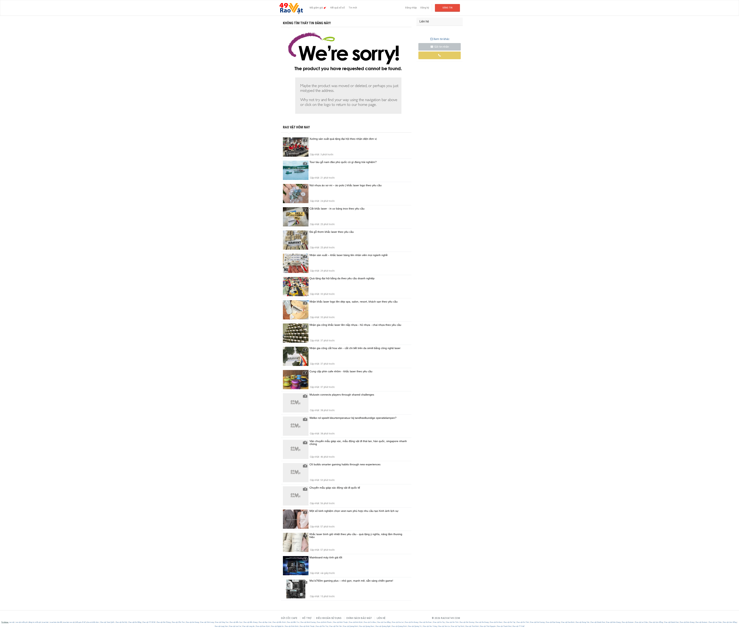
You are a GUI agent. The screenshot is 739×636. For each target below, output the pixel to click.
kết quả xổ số (80, 622)
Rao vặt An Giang (192, 622)
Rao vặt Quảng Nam (367, 626)
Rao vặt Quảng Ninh (399, 626)
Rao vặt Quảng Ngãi (383, 626)
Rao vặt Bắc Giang (250, 622)
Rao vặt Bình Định (356, 622)
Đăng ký (424, 7)
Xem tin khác (441, 39)
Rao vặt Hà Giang (412, 622)
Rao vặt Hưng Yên (582, 622)
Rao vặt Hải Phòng (163, 622)
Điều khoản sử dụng (328, 618)
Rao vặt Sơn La (444, 626)
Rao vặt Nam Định (263, 626)
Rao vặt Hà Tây (439, 622)
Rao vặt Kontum (627, 622)
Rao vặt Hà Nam (425, 622)
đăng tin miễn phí (35, 622)
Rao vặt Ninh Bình (291, 626)
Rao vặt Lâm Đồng (656, 622)
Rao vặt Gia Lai (398, 622)
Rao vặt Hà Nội (121, 622)
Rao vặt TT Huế (518, 626)
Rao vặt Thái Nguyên (488, 626)
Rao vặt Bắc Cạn (236, 622)
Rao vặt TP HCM (149, 622)
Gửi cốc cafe (289, 618)
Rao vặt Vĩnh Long (207, 622)
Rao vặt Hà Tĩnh (452, 622)
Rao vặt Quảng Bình (350, 626)
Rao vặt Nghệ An (277, 626)
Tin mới (353, 7)
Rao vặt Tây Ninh (458, 626)
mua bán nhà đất (56, 622)
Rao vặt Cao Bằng (384, 622)
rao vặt (11, 622)
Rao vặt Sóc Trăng (430, 626)
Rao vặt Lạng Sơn (221, 626)
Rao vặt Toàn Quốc (107, 622)
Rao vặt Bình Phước (324, 622)
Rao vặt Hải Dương (467, 622)
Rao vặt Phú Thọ (322, 626)
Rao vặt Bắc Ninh (279, 622)
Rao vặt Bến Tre (293, 622)
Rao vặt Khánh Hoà (597, 622)
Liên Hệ (381, 618)
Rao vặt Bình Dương (308, 622)
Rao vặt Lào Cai (235, 626)
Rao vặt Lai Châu (641, 622)
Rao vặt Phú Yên (335, 626)
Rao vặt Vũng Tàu (222, 622)
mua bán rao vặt (69, 622)
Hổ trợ (307, 618)
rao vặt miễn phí (22, 622)
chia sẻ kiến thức (92, 622)
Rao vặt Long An (248, 626)
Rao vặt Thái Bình (472, 626)
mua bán (45, 622)
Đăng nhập (411, 7)
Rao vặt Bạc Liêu (265, 622)
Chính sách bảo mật (359, 618)
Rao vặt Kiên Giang (613, 622)
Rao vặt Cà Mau (370, 622)
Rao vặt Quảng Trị (415, 626)
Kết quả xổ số (337, 7)
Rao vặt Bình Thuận (340, 622)
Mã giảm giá (316, 7)
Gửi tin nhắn (441, 46)
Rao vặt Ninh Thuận (307, 626)
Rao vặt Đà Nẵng (135, 622)
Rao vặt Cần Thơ (178, 622)
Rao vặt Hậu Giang (553, 622)
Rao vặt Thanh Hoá (504, 626)
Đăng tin (447, 7)
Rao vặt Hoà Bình (568, 622)
